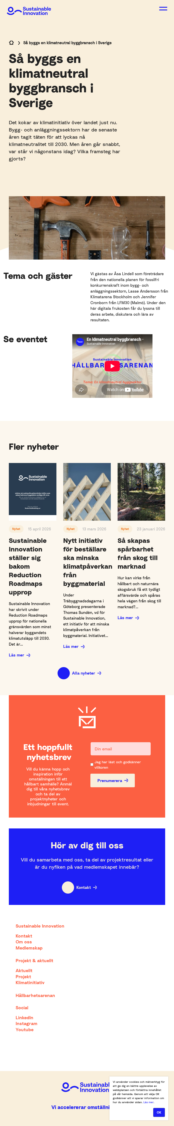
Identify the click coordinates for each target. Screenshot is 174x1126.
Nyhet (16, 529)
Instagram (26, 1023)
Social (22, 1007)
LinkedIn (24, 1017)
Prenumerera (109, 780)
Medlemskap (29, 947)
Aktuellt (24, 970)
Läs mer (16, 654)
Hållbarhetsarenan (35, 995)
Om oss (24, 941)
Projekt (23, 976)
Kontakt (83, 887)
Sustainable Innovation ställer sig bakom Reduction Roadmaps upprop (28, 566)
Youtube (25, 1029)
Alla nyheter (83, 672)
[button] (163, 8)
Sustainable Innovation (40, 925)
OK (159, 1112)
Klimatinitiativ (30, 982)
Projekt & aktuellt (34, 960)
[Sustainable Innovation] (29, 7)
